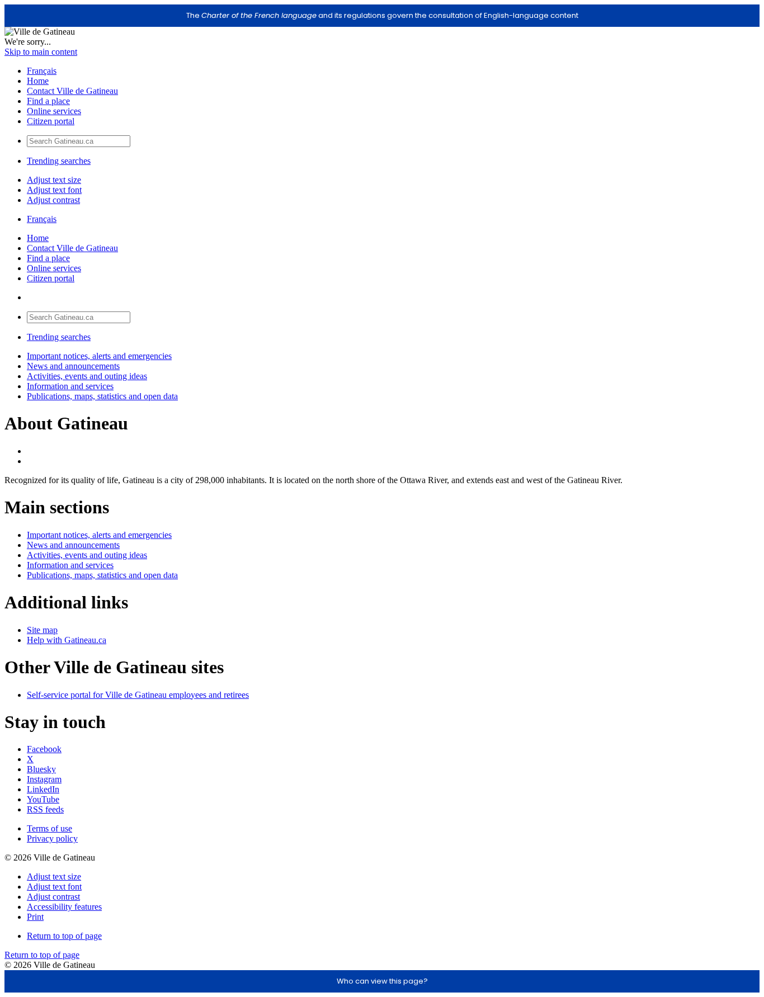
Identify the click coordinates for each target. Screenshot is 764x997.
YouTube (43, 799)
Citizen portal (50, 121)
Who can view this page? (382, 981)
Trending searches (59, 161)
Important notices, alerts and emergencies (99, 356)
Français (41, 70)
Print (35, 917)
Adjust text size (54, 180)
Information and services (70, 386)
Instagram (44, 779)
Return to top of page (64, 936)
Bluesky (41, 769)
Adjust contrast (53, 200)
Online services (54, 111)
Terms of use (49, 828)
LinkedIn (43, 789)
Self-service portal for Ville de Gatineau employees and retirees (138, 695)
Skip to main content (40, 51)
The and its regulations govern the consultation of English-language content (382, 15)
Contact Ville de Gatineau (72, 91)
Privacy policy (52, 838)
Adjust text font (54, 190)
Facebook (44, 749)
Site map (42, 630)
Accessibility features (64, 906)
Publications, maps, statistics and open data (102, 396)
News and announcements (73, 366)
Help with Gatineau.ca (66, 640)
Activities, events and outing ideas (87, 376)
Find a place (48, 101)
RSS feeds (45, 809)
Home (38, 81)
